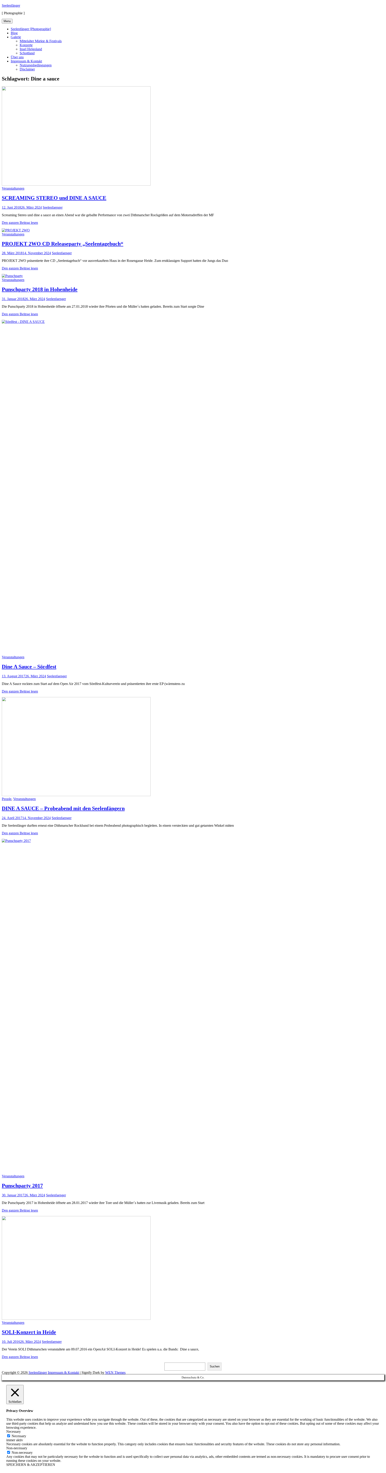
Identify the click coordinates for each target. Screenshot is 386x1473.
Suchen (215, 1366)
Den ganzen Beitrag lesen (20, 223)
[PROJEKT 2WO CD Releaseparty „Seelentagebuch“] (16, 230)
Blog (14, 33)
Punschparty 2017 (22, 1186)
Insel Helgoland (31, 49)
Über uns (17, 57)
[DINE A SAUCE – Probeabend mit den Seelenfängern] (76, 795)
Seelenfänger (11, 5)
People (6, 799)
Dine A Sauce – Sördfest (29, 667)
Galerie (16, 37)
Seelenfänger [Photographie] (31, 29)
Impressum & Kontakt (26, 61)
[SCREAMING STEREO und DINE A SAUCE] (76, 184)
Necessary (19, 1436)
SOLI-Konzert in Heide (29, 1332)
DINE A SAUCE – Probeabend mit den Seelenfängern (63, 808)
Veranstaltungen (13, 188)
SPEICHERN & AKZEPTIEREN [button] (30, 1465)
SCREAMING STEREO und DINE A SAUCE (54, 198)
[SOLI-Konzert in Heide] (76, 1318)
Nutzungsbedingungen (36, 65)
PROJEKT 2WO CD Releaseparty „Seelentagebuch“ (62, 244)
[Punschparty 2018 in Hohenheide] (12, 276)
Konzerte (26, 45)
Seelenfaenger (53, 207)
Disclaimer (27, 69)
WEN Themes (115, 1372)
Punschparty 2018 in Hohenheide (40, 289)
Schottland (27, 53)
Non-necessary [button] (16, 1448)
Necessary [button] (13, 1431)
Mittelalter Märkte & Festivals (41, 41)
